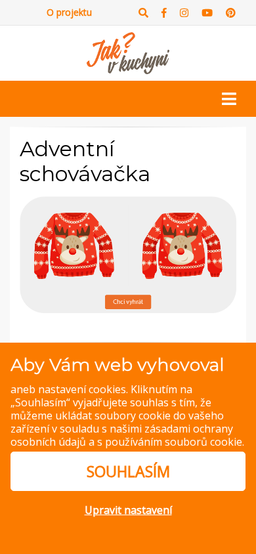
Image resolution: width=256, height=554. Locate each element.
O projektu (69, 12)
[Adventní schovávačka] (128, 254)
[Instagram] (184, 12)
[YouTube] (207, 12)
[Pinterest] (231, 12)
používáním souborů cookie (173, 442)
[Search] (143, 12)
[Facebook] (164, 12)
